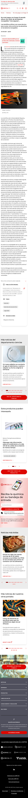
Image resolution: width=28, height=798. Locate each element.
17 (16, 392)
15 (13, 392)
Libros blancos (5, 698)
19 (19, 392)
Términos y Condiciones (17, 791)
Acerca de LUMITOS (13, 778)
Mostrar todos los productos (14, 472)
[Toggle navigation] (26, 8)
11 (13, 584)
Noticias (3, 682)
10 (21, 390)
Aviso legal (5, 791)
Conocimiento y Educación (9, 703)
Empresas (4, 687)
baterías (8, 46)
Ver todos (4, 523)
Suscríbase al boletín (12, 509)
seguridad (20, 65)
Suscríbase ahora (14, 732)
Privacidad (14, 793)
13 (14, 650)
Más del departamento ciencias (14, 397)
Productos (4, 693)
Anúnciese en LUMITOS (13, 775)
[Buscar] (17, 8)
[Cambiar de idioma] (23, 8)
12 (8, 392)
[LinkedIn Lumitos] (14, 769)
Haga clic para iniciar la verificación (14, 513)
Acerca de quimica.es (14, 782)
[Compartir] (20, 8)
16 (14, 392)
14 (11, 392)
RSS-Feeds (4, 709)
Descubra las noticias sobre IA (14, 667)
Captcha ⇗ (20, 515)
